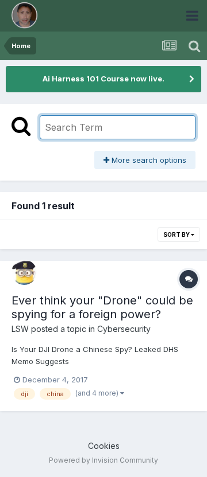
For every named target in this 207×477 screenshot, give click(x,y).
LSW (20, 329)
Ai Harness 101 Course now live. (103, 78)
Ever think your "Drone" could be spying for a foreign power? (102, 307)
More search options (147, 160)
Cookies (104, 446)
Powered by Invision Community (103, 460)
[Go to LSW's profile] (24, 272)
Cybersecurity (124, 329)
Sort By (177, 234)
